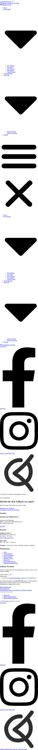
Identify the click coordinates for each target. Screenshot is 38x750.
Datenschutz (3, 576)
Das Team (10, 67)
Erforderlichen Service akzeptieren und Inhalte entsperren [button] (16, 590)
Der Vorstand (10, 69)
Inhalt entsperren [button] (4, 588)
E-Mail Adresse (4, 574)
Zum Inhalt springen (6, 1)
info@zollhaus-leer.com (6, 538)
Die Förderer (10, 70)
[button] (19, 175)
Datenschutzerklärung (15, 578)
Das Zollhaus (10, 65)
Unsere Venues (11, 72)
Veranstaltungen (8, 73)
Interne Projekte (11, 131)
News (5, 7)
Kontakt (6, 135)
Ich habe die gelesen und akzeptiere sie (19, 578)
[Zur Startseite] (9, 3)
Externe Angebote (12, 133)
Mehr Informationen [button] (5, 587)
